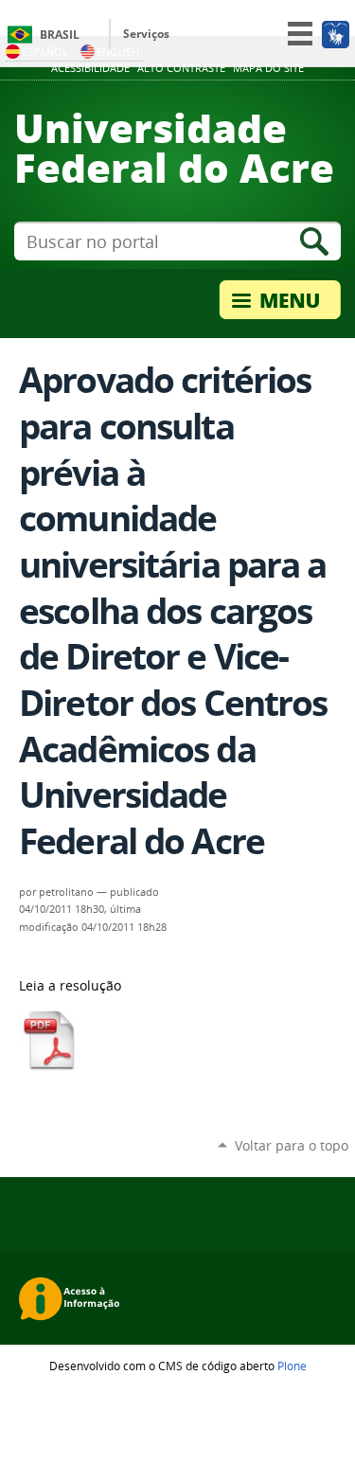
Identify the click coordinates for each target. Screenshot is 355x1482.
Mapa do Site (268, 68)
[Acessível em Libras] (334, 34)
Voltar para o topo (291, 1145)
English (118, 52)
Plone (292, 1365)
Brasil (60, 35)
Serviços (146, 34)
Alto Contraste (181, 68)
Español (45, 52)
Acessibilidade (90, 68)
